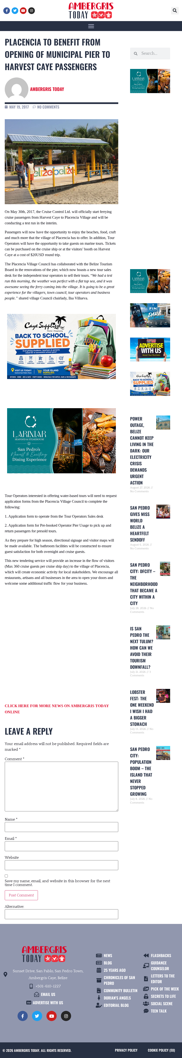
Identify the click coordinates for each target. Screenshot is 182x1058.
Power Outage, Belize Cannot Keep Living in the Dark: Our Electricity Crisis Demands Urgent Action (142, 451)
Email (11, 839)
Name (11, 819)
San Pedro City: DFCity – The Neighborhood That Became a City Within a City (144, 584)
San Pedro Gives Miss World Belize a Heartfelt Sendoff (140, 524)
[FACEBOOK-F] (6, 10)
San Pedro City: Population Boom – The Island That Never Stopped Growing (141, 771)
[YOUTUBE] (23, 10)
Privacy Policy (126, 1050)
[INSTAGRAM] (31, 10)
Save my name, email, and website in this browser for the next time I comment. (57, 883)
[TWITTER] (15, 10)
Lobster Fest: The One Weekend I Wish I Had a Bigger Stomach (142, 708)
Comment (14, 759)
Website (12, 857)
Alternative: (14, 907)
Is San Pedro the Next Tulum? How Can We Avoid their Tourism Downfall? (141, 647)
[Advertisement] (61, 640)
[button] (175, 10)
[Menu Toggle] (91, 26)
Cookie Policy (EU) (161, 1050)
